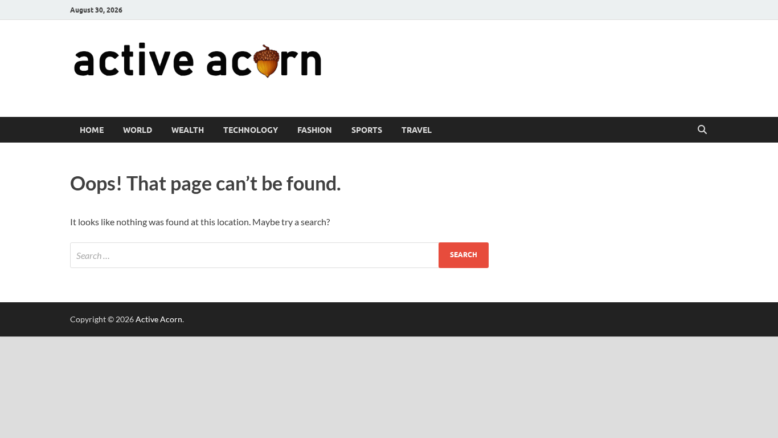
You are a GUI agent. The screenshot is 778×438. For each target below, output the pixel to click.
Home (92, 130)
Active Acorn (159, 319)
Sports (366, 130)
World (137, 130)
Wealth (187, 130)
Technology (250, 130)
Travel (417, 130)
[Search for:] (279, 255)
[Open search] (702, 130)
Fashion (314, 130)
